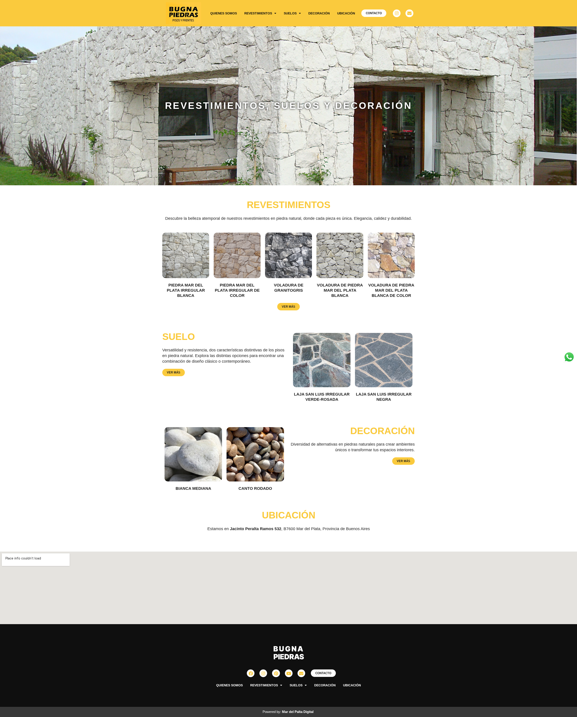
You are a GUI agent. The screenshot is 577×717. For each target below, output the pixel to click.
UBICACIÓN (346, 13)
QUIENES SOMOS (223, 13)
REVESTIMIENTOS (258, 13)
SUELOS (290, 13)
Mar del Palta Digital (298, 712)
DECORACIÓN (319, 13)
